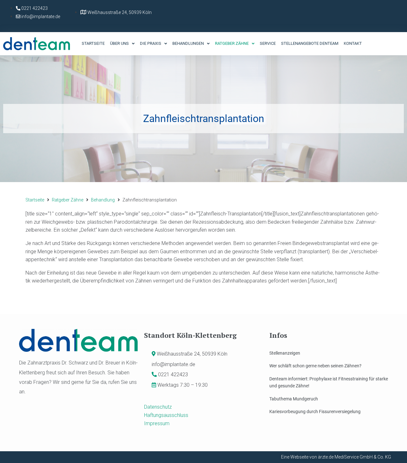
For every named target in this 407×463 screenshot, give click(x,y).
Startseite (34, 199)
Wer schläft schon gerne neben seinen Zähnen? (315, 365)
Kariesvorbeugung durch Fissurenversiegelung (315, 411)
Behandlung (103, 199)
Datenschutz (158, 407)
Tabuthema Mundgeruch (293, 398)
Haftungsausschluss (166, 415)
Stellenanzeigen (284, 353)
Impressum (156, 423)
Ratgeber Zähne (67, 199)
